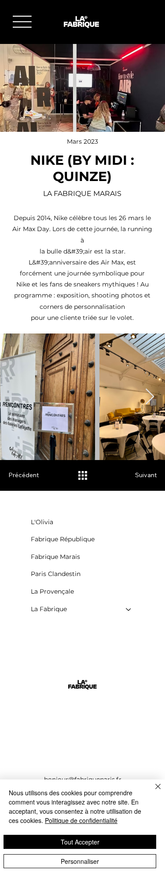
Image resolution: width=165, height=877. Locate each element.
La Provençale (52, 591)
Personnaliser (80, 861)
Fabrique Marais (55, 557)
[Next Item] (150, 397)
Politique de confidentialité (81, 820)
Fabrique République (63, 539)
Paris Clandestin (56, 574)
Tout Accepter (80, 841)
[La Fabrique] (129, 609)
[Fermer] (152, 791)
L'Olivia (42, 522)
